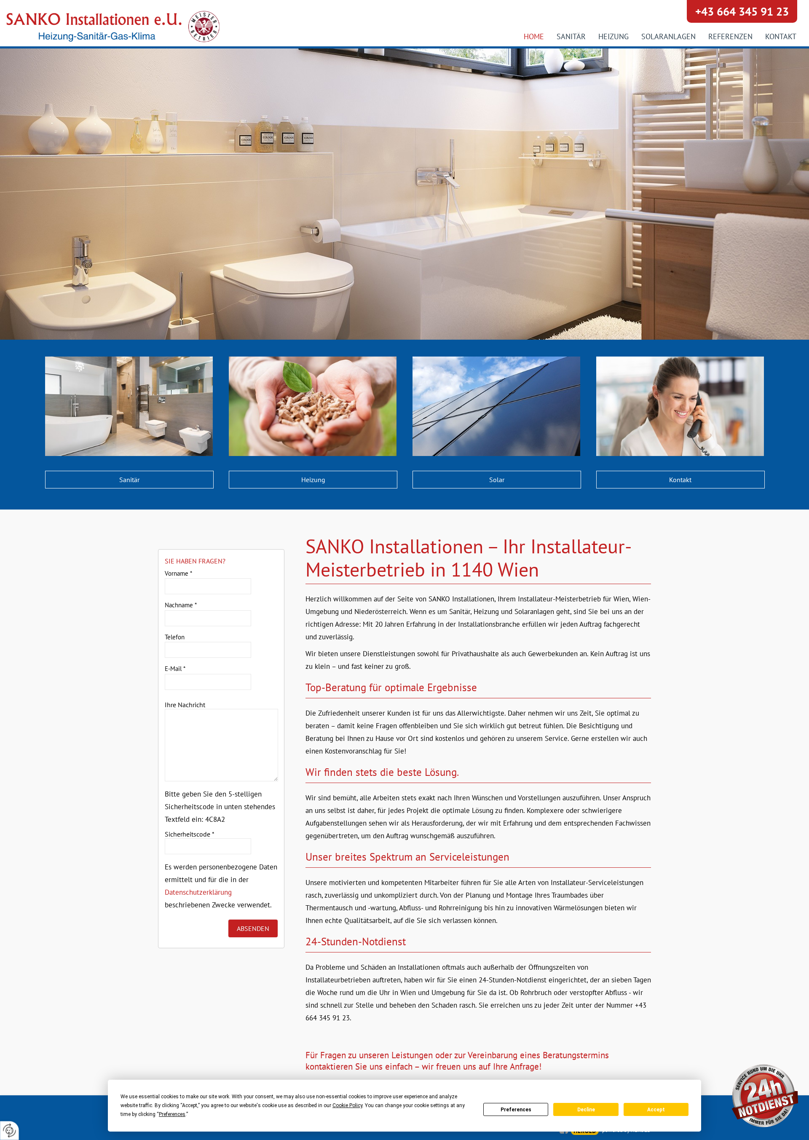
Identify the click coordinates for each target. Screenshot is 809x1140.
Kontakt (680, 479)
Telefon (175, 637)
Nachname (181, 605)
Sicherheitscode (189, 834)
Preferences (516, 1110)
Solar (496, 479)
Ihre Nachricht (185, 704)
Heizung (313, 479)
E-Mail (175, 669)
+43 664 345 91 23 (742, 11)
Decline (586, 1110)
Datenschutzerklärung (198, 892)
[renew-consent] (9, 1130)
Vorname (178, 573)
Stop (404, 285)
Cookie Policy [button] (347, 1105)
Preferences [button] (172, 1114)
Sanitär (129, 479)
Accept (656, 1110)
